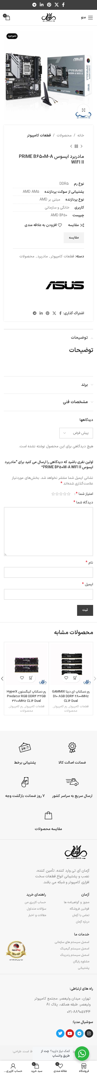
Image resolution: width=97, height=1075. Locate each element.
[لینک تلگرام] (34, 5)
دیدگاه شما (83, 502)
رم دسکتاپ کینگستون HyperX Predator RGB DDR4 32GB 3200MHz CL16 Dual (26, 696)
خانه (80, 135)
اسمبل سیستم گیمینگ (74, 948)
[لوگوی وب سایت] (48, 17)
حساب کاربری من (35, 902)
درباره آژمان (82, 921)
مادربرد (42, 256)
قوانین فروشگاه (79, 909)
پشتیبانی (83, 968)
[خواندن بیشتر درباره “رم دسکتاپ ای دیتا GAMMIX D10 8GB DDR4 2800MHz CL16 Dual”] (75, 677)
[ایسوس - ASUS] (64, 285)
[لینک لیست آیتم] (59, 1012)
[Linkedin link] (41, 5)
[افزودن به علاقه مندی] (66, 677)
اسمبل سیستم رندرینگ (74, 955)
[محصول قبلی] (81, 146)
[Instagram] (89, 1033)
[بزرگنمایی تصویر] (83, 110)
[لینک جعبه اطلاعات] (72, 752)
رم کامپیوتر (60, 706)
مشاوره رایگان (81, 961)
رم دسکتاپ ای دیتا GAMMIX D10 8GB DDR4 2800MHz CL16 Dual (71, 696)
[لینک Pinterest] (49, 5)
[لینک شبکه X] (56, 5)
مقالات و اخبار (37, 915)
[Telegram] (79, 1033)
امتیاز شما (84, 494)
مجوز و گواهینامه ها (76, 902)
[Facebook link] (63, 5)
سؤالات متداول (36, 909)
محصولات (64, 135)
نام (89, 563)
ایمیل (87, 584)
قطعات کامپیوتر (39, 135)
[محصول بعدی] (71, 146)
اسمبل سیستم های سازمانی (72, 942)
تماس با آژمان (80, 915)
